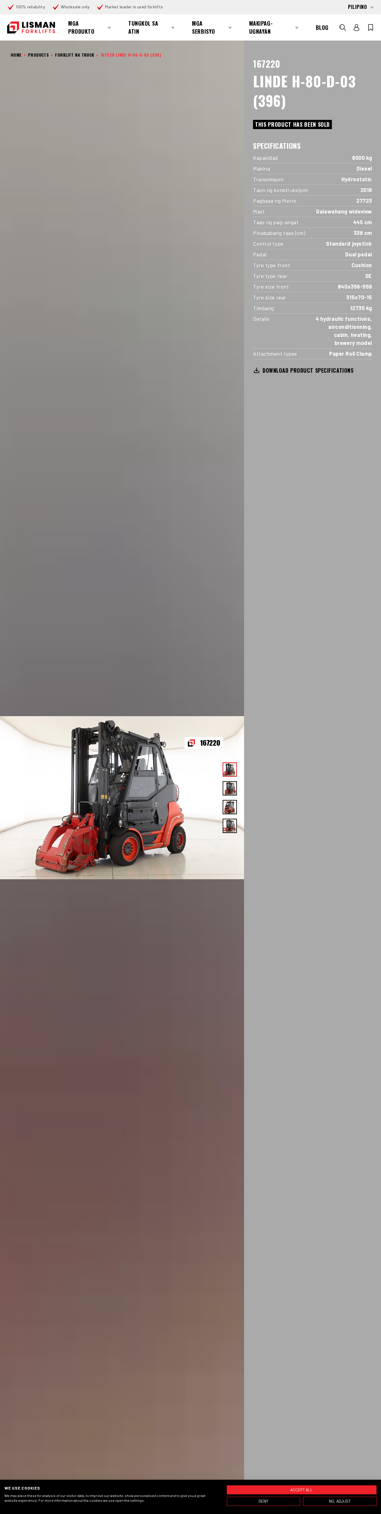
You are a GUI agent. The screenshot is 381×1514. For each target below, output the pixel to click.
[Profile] (356, 27)
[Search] (342, 27)
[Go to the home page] (31, 27)
